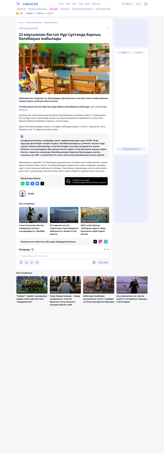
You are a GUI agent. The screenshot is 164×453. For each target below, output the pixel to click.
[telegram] (28, 184)
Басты (21, 22)
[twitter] (42, 184)
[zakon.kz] (30, 3)
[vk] (37, 184)
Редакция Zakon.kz (51, 22)
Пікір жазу (103, 262)
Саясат (61, 4)
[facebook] (32, 184)
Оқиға (81, 4)
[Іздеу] (146, 4)
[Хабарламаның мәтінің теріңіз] (64, 256)
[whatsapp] (23, 184)
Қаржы (74, 4)
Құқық (87, 4)
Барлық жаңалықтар (34, 22)
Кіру (107, 249)
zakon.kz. (23, 109)
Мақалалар (96, 4)
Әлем (68, 4)
